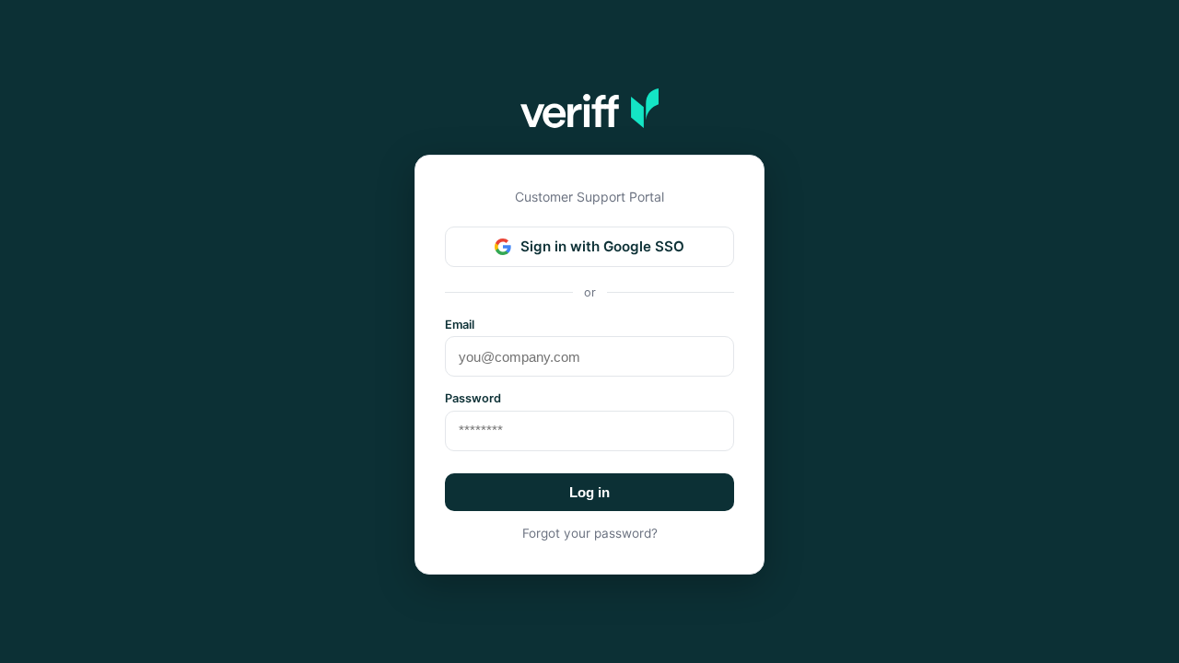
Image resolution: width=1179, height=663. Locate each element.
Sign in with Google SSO (602, 246)
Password (473, 398)
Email (459, 325)
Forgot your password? (590, 533)
